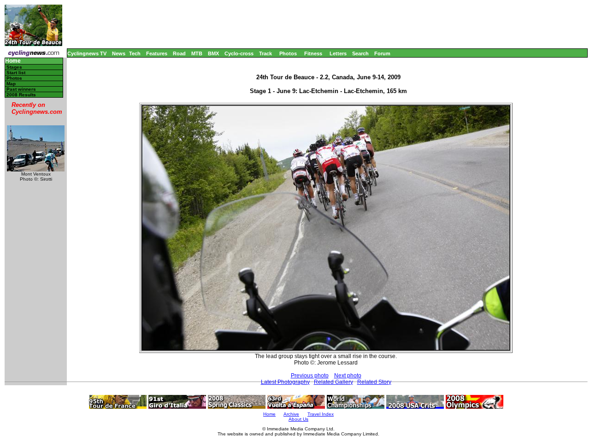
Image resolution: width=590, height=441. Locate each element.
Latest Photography (285, 382)
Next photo (347, 375)
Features (156, 53)
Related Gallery (333, 382)
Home (13, 61)
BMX (213, 53)
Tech (135, 53)
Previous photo (310, 375)
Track (265, 53)
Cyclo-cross (239, 53)
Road (179, 53)
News (118, 53)
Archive (291, 414)
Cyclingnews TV (86, 53)
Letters (338, 53)
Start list (15, 72)
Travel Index (320, 414)
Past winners (21, 89)
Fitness (313, 53)
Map (11, 83)
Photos (288, 53)
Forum (382, 53)
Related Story (374, 382)
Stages (14, 67)
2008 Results (21, 94)
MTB (196, 53)
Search (360, 53)
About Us (298, 419)
